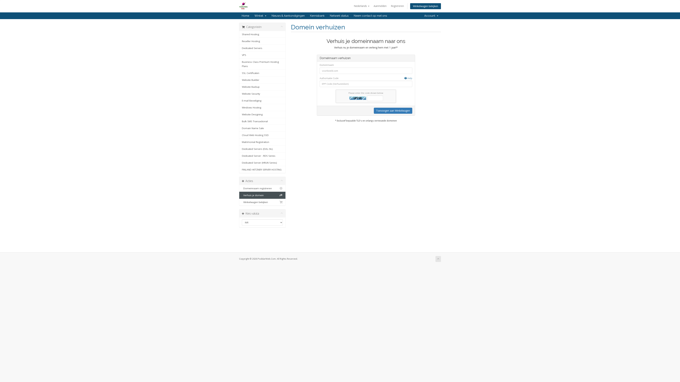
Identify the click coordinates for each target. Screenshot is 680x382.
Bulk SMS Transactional (255, 121)
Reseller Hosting (251, 41)
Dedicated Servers (252, 48)
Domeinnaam (327, 64)
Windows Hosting (251, 107)
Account (430, 15)
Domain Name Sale (253, 128)
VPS (244, 55)
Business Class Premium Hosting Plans (260, 64)
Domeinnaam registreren (257, 188)
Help (409, 78)
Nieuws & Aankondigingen (288, 15)
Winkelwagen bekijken (425, 6)
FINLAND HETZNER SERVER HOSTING (262, 169)
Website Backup (251, 86)
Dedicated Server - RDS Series (258, 155)
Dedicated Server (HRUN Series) (259, 162)
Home (245, 15)
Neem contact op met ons (370, 15)
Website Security (251, 93)
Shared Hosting (250, 34)
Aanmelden (380, 6)
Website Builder (250, 80)
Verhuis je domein (253, 195)
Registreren (397, 6)
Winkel (259, 15)
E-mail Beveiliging (251, 100)
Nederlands (361, 6)
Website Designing (252, 114)
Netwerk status (339, 15)
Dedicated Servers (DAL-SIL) (257, 149)
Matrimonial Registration (255, 142)
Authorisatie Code (366, 78)
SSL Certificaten (250, 73)
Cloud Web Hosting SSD (255, 135)
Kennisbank (317, 15)
